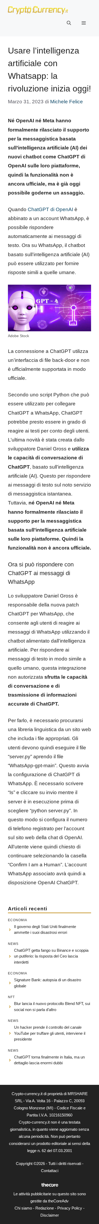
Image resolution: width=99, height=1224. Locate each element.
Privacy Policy (69, 1208)
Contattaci (49, 1170)
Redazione (44, 1208)
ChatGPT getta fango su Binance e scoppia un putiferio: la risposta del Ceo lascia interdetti (51, 956)
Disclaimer (49, 1215)
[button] (69, 23)
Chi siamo (23, 1208)
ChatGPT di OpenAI (50, 209)
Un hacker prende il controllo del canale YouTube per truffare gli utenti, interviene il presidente (49, 1033)
